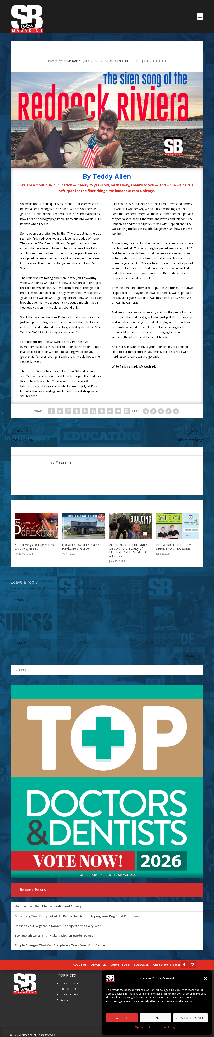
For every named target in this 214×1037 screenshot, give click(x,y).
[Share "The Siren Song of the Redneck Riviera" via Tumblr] (76, 411)
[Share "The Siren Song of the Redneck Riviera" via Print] (126, 411)
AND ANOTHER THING (125, 61)
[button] (206, 978)
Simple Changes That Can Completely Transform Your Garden (60, 945)
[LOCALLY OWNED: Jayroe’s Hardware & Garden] (83, 526)
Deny (155, 1018)
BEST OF (65, 999)
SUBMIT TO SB (120, 964)
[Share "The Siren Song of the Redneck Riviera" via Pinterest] (85, 411)
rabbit (87, 322)
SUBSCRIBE (141, 964)
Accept (122, 1018)
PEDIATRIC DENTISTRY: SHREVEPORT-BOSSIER (173, 547)
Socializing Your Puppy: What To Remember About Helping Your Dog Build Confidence (77, 916)
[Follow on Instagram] (192, 964)
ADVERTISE (98, 964)
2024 (104, 61)
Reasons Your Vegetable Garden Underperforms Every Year (58, 926)
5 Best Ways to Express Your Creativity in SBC (36, 547)
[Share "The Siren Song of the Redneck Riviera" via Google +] (68, 411)
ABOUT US (80, 964)
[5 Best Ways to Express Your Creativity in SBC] (36, 526)
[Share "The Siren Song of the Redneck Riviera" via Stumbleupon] (110, 411)
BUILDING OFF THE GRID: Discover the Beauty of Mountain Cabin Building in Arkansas (128, 550)
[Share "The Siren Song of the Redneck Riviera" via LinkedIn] (93, 411)
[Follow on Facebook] (184, 964)
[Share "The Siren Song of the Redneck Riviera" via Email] (118, 411)
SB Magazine (71, 61)
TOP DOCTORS (69, 988)
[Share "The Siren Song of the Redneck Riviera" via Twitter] (60, 411)
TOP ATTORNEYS (70, 983)
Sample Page (169, 1027)
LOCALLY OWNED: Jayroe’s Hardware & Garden (81, 547)
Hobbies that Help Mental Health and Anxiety (48, 906)
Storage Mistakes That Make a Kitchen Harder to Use (54, 935)
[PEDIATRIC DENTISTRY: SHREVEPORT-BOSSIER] (177, 526)
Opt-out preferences (147, 1027)
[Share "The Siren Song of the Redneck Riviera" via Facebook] (51, 411)
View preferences (190, 1018)
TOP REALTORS (69, 994)
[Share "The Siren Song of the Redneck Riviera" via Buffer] (101, 411)
